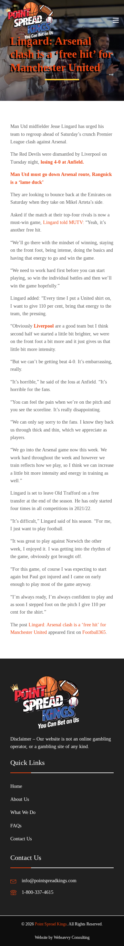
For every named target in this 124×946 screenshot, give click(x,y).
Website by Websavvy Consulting (62, 937)
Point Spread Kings (51, 924)
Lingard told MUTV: (63, 222)
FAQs (15, 825)
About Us (19, 799)
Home (16, 786)
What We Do (22, 812)
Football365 (94, 632)
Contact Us (21, 838)
